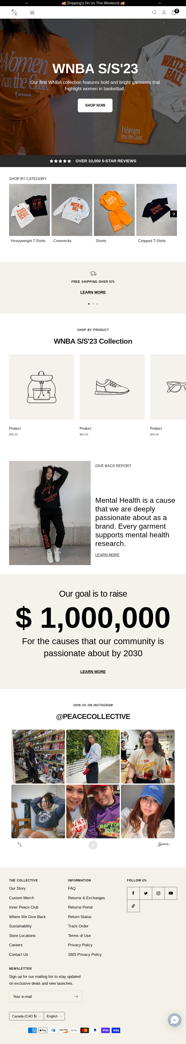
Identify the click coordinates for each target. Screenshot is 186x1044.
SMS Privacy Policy (85, 954)
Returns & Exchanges (86, 898)
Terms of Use (79, 936)
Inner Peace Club (23, 907)
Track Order (78, 926)
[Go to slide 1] (89, 304)
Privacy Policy (80, 945)
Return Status (79, 917)
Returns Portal (80, 907)
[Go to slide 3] (97, 304)
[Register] (76, 996)
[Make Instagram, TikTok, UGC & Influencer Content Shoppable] (164, 845)
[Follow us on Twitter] (146, 893)
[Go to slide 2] (93, 304)
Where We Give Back (27, 917)
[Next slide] (173, 214)
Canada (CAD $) (24, 1016)
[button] (38, 757)
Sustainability (20, 926)
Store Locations (22, 936)
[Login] (164, 12)
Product (15, 428)
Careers (16, 945)
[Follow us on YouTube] (170, 893)
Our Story (17, 888)
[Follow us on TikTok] (133, 905)
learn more (93, 672)
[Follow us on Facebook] (133, 893)
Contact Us (18, 954)
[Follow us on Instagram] (158, 893)
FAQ (72, 888)
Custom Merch (21, 898)
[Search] (154, 12)
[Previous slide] (14, 214)
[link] (93, 87)
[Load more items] (93, 845)
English (52, 1016)
